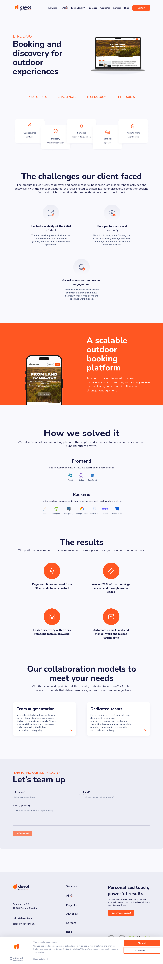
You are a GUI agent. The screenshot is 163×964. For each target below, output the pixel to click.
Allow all (142, 943)
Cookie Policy (62, 949)
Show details (39, 959)
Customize (140, 950)
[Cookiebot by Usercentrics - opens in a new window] (16, 959)
